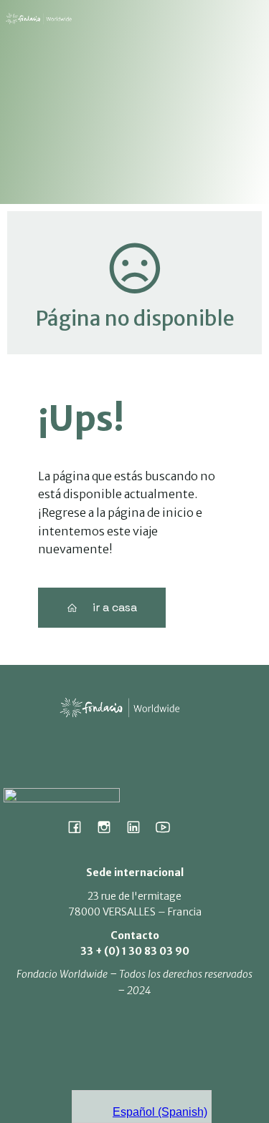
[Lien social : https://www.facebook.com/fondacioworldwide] (80, 826)
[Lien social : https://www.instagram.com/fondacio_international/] (109, 826)
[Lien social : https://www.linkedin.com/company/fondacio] (139, 826)
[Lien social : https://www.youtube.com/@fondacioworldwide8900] (168, 826)
